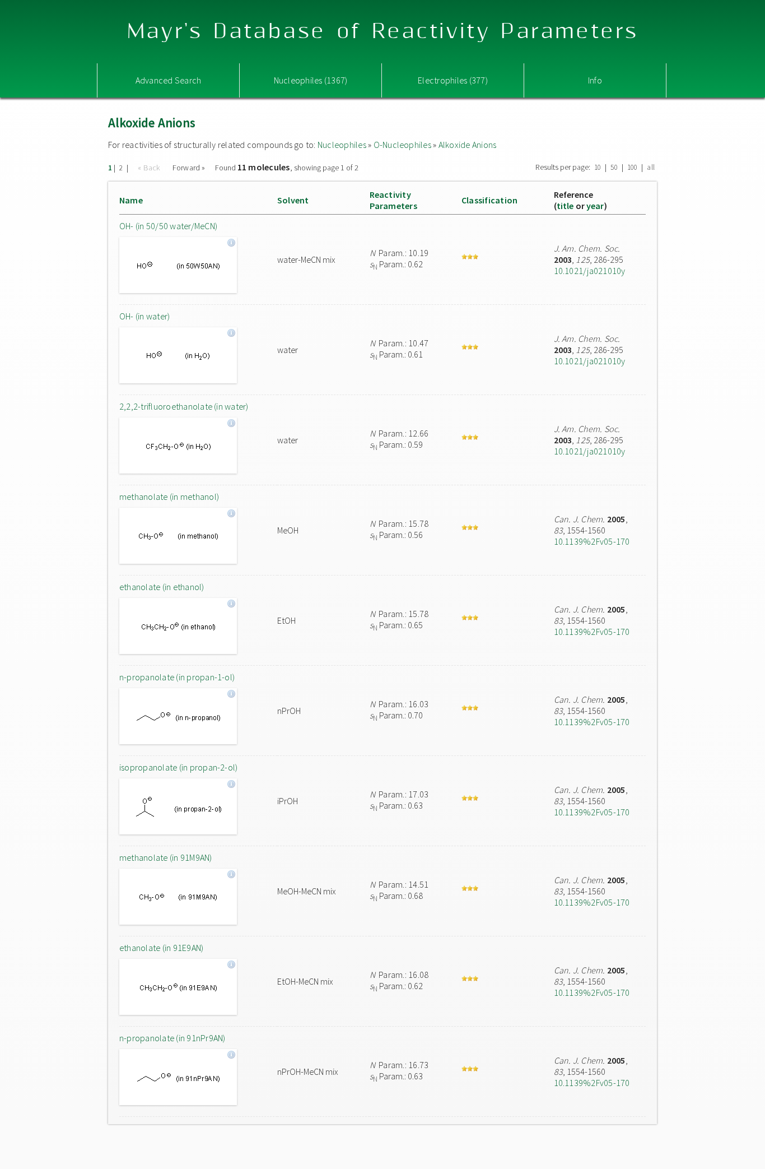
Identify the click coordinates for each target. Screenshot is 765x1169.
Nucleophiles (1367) (311, 80)
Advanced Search (169, 80)
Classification (489, 200)
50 (613, 167)
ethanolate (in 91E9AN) (161, 947)
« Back (150, 168)
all (651, 167)
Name (131, 200)
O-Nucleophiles (402, 144)
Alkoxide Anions (468, 144)
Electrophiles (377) (453, 80)
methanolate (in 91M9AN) (165, 857)
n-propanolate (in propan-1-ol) (177, 677)
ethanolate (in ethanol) (161, 586)
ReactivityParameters (393, 200)
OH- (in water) (144, 316)
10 (597, 167)
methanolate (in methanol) (169, 496)
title (565, 205)
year (595, 205)
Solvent (293, 200)
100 (632, 167)
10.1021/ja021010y (590, 270)
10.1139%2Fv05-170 (592, 541)
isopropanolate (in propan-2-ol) (178, 767)
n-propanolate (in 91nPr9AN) (172, 1037)
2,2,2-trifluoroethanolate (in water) (184, 406)
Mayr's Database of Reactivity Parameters (382, 31)
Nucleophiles (342, 144)
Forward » (189, 168)
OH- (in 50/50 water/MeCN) (168, 225)
